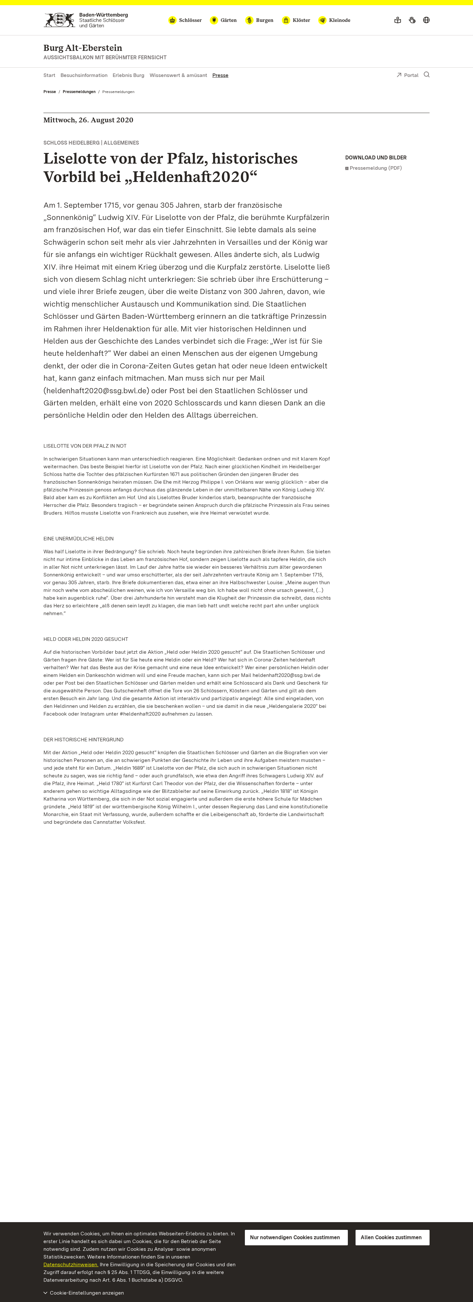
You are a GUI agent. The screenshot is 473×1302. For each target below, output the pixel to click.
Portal (411, 75)
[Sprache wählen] (426, 20)
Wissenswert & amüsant (178, 75)
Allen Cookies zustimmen (391, 1237)
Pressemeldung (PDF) (376, 168)
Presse (220, 75)
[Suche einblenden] (427, 74)
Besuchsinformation (83, 75)
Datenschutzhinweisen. (70, 1264)
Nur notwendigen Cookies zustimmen (295, 1237)
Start (49, 75)
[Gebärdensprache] (412, 20)
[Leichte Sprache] (397, 20)
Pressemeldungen (79, 92)
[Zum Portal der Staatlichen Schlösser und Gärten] (85, 20)
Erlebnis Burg (128, 75)
